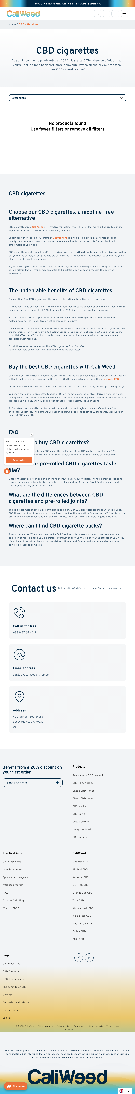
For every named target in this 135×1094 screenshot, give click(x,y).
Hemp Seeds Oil (82, 829)
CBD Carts (78, 814)
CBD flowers (60, 237)
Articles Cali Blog (13, 900)
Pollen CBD (79, 931)
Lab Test (8, 1018)
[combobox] (125, 1091)
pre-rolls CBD (111, 379)
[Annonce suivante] (128, 3)
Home (12, 24)
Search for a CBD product (87, 775)
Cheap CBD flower (83, 791)
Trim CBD (78, 900)
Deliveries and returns (16, 1002)
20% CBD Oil (80, 939)
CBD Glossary (11, 971)
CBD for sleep (80, 837)
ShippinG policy (45, 1026)
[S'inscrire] (57, 782)
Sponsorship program (15, 877)
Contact (7, 994)
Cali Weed (38, 227)
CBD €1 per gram (82, 783)
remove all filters (87, 129)
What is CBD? (11, 908)
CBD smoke (79, 806)
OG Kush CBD (80, 885)
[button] (97, 13)
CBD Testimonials (13, 979)
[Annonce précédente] (6, 3)
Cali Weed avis (11, 963)
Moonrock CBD (81, 861)
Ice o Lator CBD (81, 916)
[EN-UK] (125, 1091)
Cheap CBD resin (82, 798)
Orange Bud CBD (82, 893)
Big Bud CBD (80, 869)
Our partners (10, 1010)
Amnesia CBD (80, 877)
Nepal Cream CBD (83, 923)
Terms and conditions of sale (88, 1026)
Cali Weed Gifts (12, 861)
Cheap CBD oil (81, 821)
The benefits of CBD (15, 987)
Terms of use (112, 1026)
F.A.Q (6, 893)
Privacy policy (64, 1026)
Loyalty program (12, 869)
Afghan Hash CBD (83, 908)
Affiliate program (13, 885)
